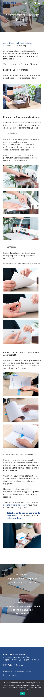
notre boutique (14, 518)
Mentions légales (10, 675)
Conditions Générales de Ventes (17, 672)
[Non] (41, 688)
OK (22, 693)
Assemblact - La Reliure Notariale (17, 43)
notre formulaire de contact (15, 505)
